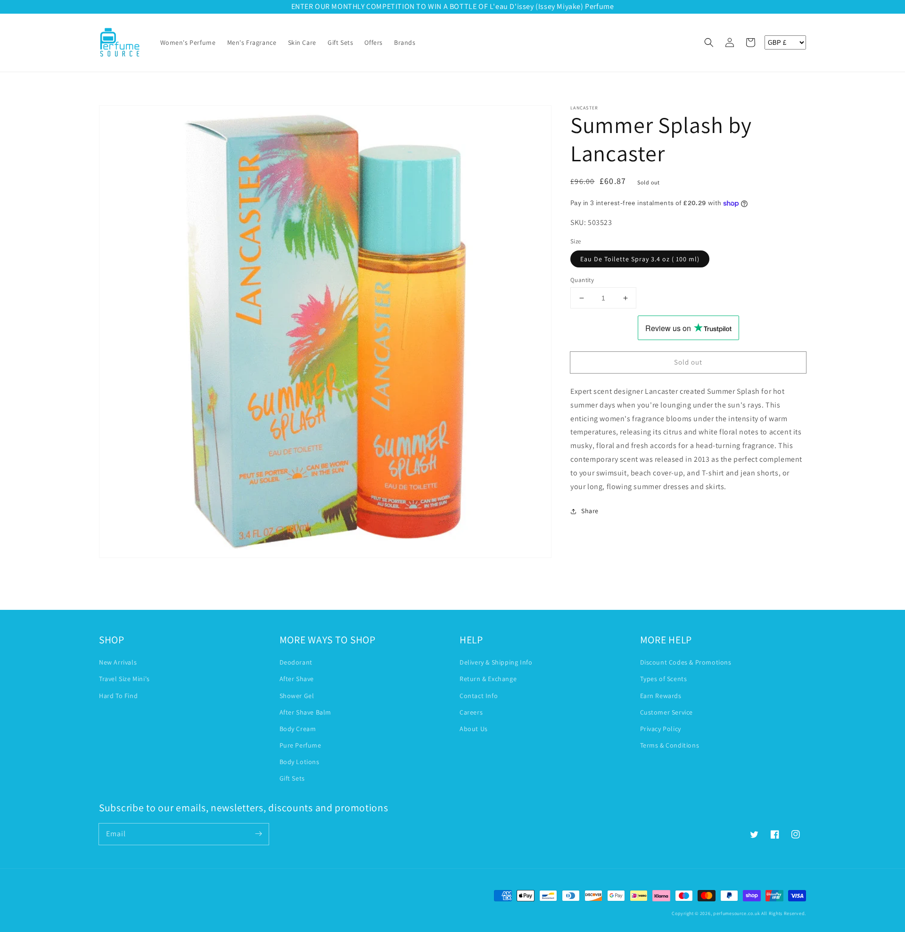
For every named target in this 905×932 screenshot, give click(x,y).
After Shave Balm (306, 712)
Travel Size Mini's (124, 678)
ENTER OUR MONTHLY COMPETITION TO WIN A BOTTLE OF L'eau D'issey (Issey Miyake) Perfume (452, 6)
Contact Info (479, 695)
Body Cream (298, 728)
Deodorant (296, 662)
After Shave (297, 678)
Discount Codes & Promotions (686, 662)
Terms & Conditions (669, 745)
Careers (471, 712)
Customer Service (666, 712)
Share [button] (590, 511)
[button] (709, 42)
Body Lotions (300, 761)
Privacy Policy (660, 728)
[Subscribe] (258, 834)
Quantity (582, 280)
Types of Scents (663, 678)
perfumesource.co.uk (736, 913)
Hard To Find (118, 695)
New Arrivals (118, 662)
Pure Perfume (300, 745)
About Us (474, 728)
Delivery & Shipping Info (496, 662)
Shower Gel (297, 695)
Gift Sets (292, 778)
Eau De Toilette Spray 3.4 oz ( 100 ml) (639, 259)
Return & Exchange (488, 678)
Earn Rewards (661, 695)
